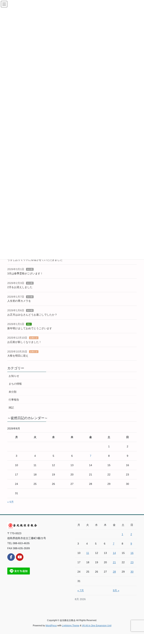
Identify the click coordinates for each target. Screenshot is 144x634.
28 (114, 571)
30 (132, 571)
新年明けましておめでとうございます (29, 328)
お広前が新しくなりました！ (24, 341)
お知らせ (34, 338)
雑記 (29, 324)
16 (132, 552)
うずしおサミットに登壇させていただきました (34, 259)
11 (87, 552)
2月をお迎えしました (19, 287)
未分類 (30, 269)
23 (132, 562)
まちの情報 (15, 383)
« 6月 (10, 501)
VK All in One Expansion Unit (96, 625)
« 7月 (80, 590)
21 (114, 562)
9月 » (116, 590)
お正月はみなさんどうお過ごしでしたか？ (32, 314)
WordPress (51, 625)
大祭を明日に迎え (17, 355)
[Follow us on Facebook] (11, 557)
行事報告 (14, 399)
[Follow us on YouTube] (19, 557)
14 (114, 552)
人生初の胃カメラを (19, 300)
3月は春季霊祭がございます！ (25, 273)
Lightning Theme (70, 625)
